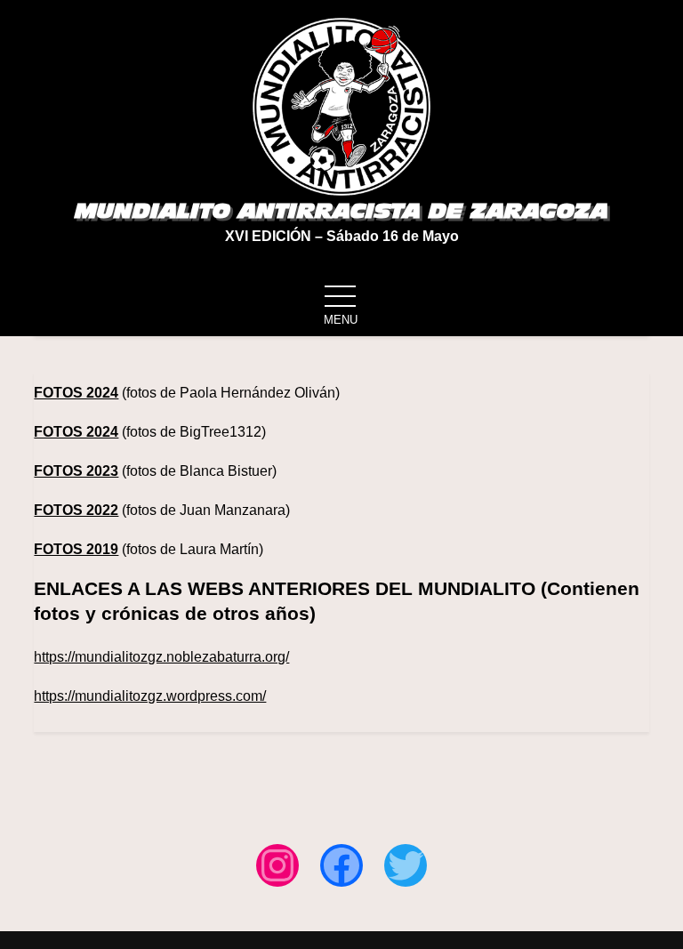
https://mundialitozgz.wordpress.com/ (150, 696)
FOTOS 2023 (76, 471)
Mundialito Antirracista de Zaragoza (341, 211)
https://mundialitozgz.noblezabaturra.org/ (161, 656)
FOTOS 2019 (76, 549)
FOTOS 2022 (76, 510)
